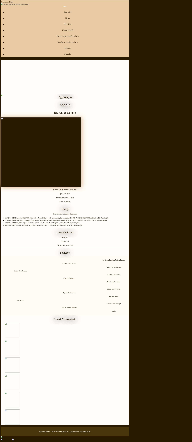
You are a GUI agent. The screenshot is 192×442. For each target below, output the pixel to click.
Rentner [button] (67, 48)
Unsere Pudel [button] (67, 30)
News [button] (67, 18)
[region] (65, 79)
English (9, 440)
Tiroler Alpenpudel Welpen (68, 36)
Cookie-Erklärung (84, 431)
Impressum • (65, 431)
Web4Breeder (43, 431)
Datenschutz (74, 431)
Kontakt (67, 54)
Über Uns (67, 24)
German (9, 437)
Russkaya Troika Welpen (68, 42)
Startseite (67, 12)
